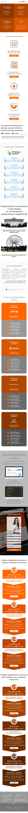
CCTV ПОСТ (13, 289)
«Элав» (8, 289)
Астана (9, 798)
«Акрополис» (17, 289)
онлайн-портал (19, 289)
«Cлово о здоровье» (15, 289)
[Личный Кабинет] (19, 1)
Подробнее (14, 596)
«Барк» (6, 289)
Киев (21, 794)
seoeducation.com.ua (17, 807)
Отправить (14, 550)
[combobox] (8, 537)
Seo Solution (17, 808)
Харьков (9, 794)
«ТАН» (21, 289)
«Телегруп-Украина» (10, 289)
